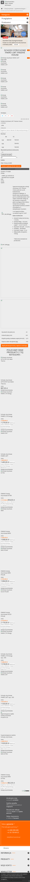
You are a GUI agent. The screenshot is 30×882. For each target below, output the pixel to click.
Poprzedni (3, 59)
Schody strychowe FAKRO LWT (6, 455)
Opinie (2, 182)
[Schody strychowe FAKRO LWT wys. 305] (8, 683)
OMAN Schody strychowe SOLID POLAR (6, 614)
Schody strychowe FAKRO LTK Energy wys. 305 (6, 656)
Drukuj (2, 173)
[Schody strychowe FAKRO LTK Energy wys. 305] (8, 642)
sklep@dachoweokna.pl (13, 837)
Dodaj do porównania (7, 390)
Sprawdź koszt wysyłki (8, 177)
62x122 (9, 140)
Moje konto (6, 865)
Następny (3, 113)
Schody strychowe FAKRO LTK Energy (6, 415)
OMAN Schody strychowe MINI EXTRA (6, 776)
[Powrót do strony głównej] (2, 9)
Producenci (6, 22)
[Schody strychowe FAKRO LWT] (15, 64)
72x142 (16, 147)
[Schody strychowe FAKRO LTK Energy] (8, 402)
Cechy (2, 181)
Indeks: (3, 160)
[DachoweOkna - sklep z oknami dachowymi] (10, 3)
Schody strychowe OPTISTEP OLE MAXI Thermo (7, 382)
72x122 (16, 140)
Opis (2, 179)
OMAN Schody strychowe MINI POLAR (6, 573)
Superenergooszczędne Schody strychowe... (8, 736)
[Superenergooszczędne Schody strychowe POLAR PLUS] (8, 723)
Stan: (2, 163)
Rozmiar (3, 134)
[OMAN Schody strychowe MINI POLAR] (8, 559)
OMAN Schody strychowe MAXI (6, 532)
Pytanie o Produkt (6, 171)
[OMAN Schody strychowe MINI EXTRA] (8, 762)
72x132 (16, 143)
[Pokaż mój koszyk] (27, 2)
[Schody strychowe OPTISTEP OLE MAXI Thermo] (8, 368)
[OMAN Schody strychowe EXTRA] (8, 481)
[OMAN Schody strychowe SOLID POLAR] (8, 600)
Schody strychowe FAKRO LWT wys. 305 (7, 696)
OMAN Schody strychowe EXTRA (6, 494)
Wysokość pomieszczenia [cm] (10, 150)
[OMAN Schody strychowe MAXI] (8, 519)
